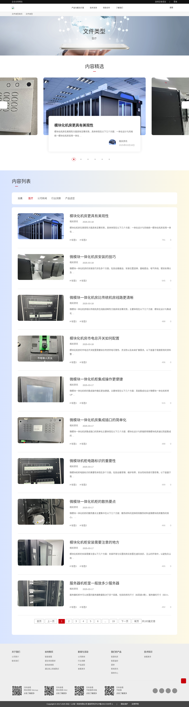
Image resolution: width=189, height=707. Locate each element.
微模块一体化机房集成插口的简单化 (98, 420)
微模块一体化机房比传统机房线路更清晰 (101, 298)
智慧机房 (114, 657)
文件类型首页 (17, 14)
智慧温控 (114, 661)
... (105, 621)
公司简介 (15, 657)
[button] (3, 105)
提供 (113, 665)
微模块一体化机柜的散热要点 (93, 502)
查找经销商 (49, 665)
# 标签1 (73, 240)
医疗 (30, 198)
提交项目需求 (50, 661)
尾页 (136, 621)
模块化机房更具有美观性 (89, 216)
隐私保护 (124, 704)
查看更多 (81, 669)
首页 (39, 621)
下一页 (124, 621)
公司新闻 (42, 198)
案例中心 (114, 673)
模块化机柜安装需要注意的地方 (94, 542)
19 (113, 621)
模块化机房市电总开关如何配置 (94, 338)
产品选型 (70, 198)
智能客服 (48, 657)
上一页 (50, 621)
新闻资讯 (114, 669)
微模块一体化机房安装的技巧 (93, 257)
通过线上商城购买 (52, 669)
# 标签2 (83, 240)
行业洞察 (56, 198)
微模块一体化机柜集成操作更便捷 (96, 379)
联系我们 (15, 661)
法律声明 (135, 704)
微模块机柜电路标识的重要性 (93, 461)
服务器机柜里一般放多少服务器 (94, 583)
